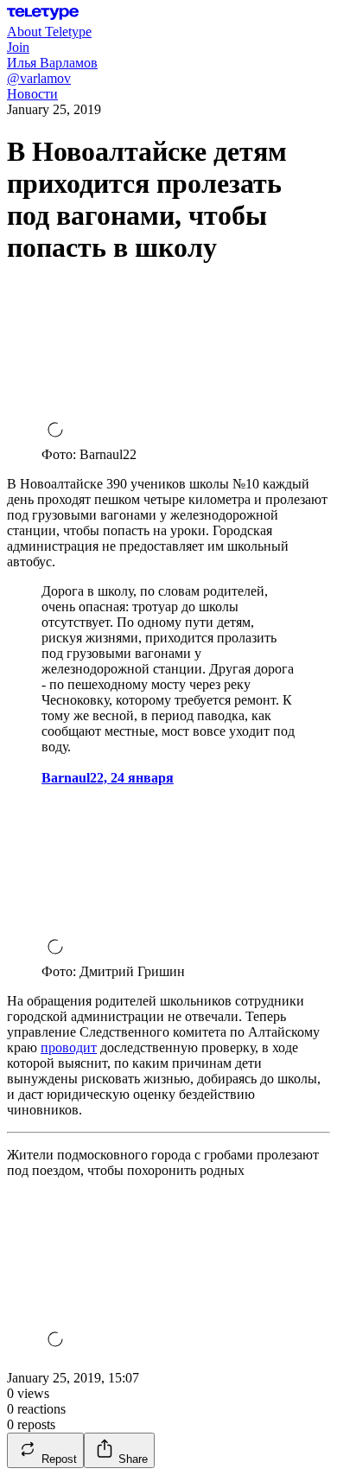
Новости (32, 93)
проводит (69, 1047)
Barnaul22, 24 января (107, 777)
